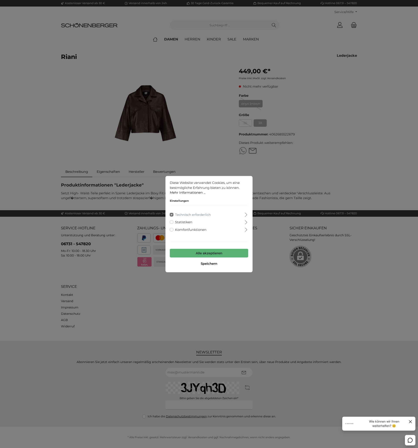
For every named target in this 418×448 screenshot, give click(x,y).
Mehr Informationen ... (188, 192)
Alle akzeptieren (209, 253)
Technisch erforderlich (193, 214)
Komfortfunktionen (190, 229)
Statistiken (183, 222)
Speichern (209, 263)
